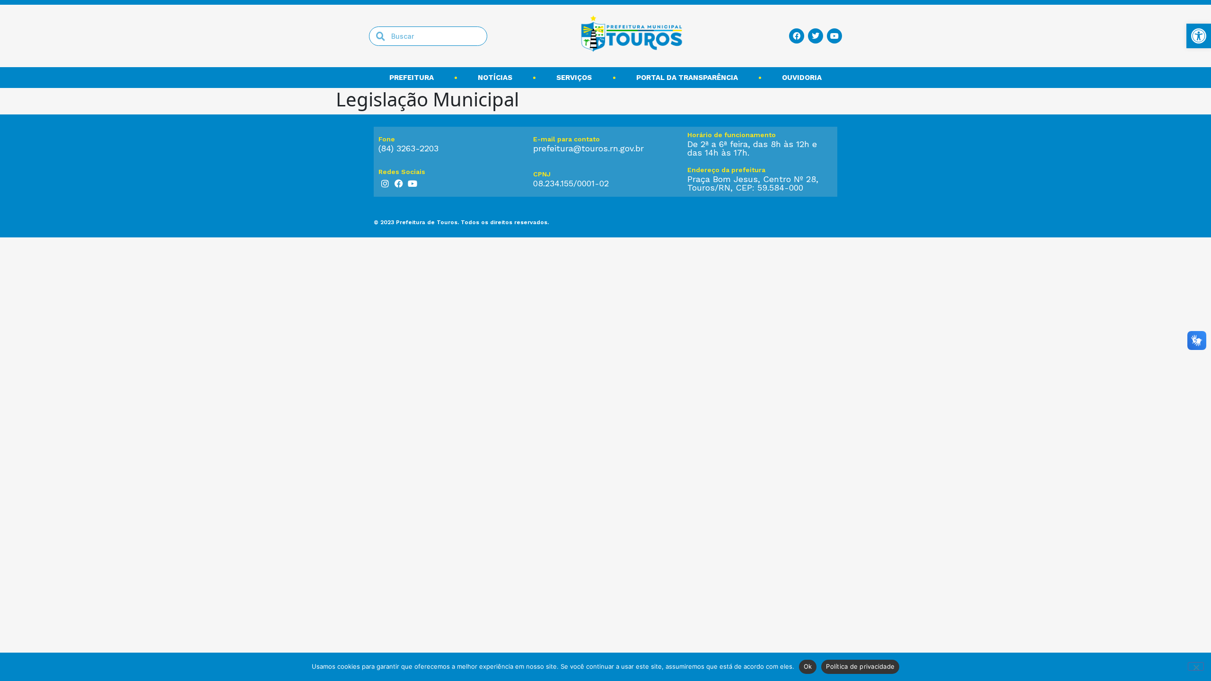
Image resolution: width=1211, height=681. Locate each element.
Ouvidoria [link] (802, 77)
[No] (1196, 666)
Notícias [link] (495, 77)
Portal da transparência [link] (687, 77)
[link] (1198, 36)
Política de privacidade (860, 666)
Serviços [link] (574, 77)
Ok (808, 666)
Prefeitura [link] (411, 77)
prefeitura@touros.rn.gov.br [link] (588, 148)
